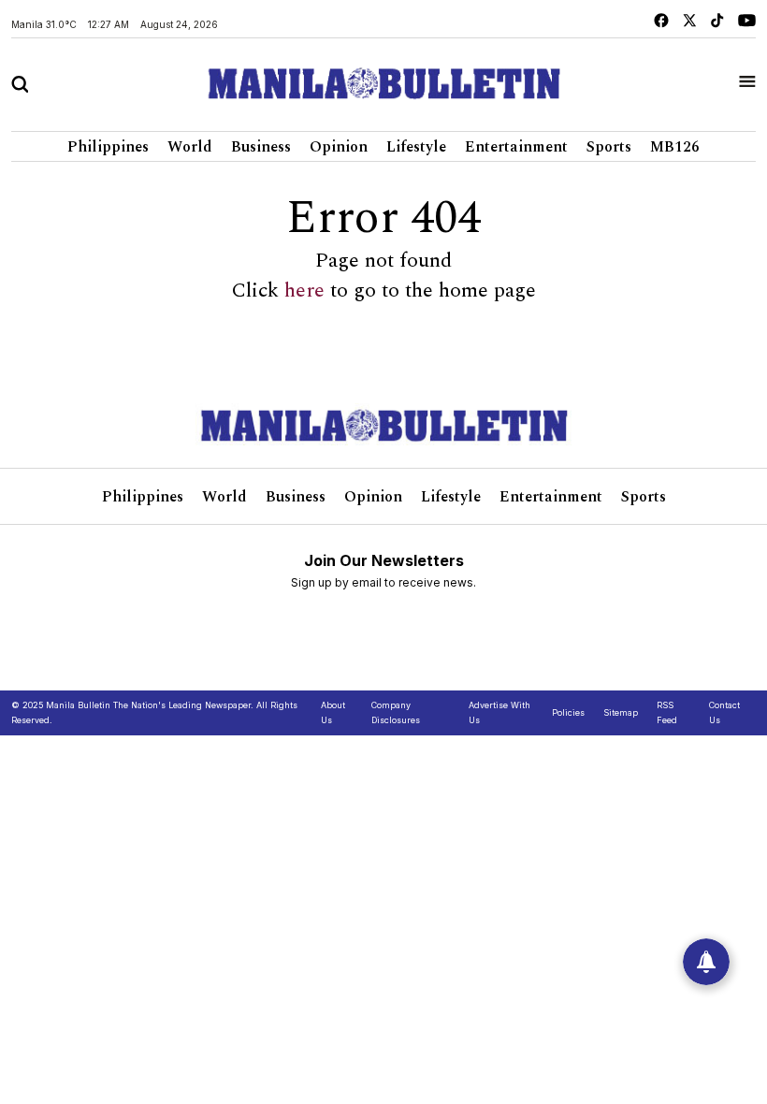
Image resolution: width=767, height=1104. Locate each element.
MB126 (675, 147)
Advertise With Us (499, 712)
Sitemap (620, 712)
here (304, 291)
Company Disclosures (395, 712)
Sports (608, 147)
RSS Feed (667, 712)
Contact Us (724, 712)
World (189, 147)
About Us (333, 712)
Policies (568, 712)
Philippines (108, 147)
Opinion (339, 147)
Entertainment (516, 147)
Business (261, 147)
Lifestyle (416, 147)
